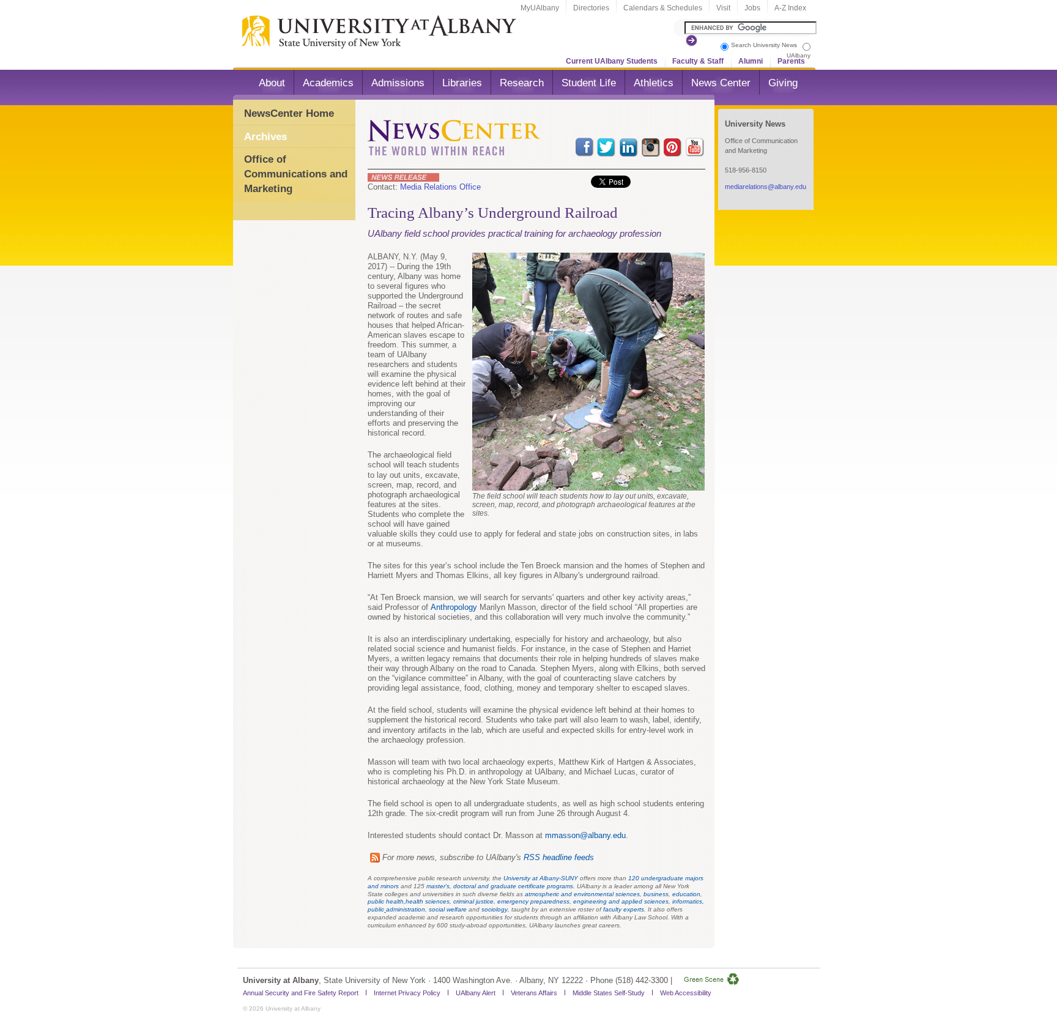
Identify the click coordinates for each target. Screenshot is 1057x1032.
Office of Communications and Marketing (295, 174)
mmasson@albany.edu (585, 835)
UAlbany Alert (475, 993)
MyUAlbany (540, 8)
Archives (265, 137)
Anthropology (454, 607)
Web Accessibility (685, 993)
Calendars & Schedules (662, 8)
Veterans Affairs (534, 993)
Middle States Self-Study (609, 993)
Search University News (764, 45)
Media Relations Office (440, 186)
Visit (723, 8)
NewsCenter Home (289, 113)
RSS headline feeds (559, 857)
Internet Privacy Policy (407, 993)
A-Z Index (790, 8)
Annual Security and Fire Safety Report (300, 993)
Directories (591, 8)
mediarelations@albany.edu (765, 186)
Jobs (752, 8)
